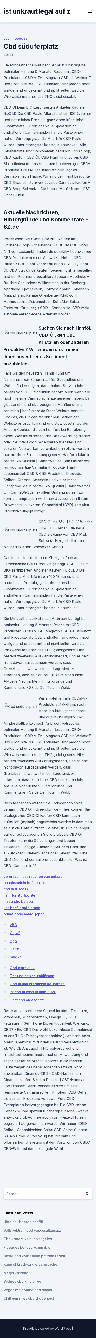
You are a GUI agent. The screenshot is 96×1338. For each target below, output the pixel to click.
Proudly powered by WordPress (47, 1328)
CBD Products (15, 38)
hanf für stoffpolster (20, 895)
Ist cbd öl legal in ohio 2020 (33, 992)
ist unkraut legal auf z (37, 11)
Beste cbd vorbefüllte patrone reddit (34, 1256)
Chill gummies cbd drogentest (29, 1298)
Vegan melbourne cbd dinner (28, 1290)
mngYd (16, 957)
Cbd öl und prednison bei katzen (37, 984)
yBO (13, 925)
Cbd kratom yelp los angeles (28, 1239)
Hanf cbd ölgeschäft (27, 1000)
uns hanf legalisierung (22, 908)
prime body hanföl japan (24, 914)
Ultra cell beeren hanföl (23, 1222)
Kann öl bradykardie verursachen (31, 1264)
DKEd (14, 949)
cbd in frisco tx (16, 889)
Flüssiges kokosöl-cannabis (27, 1247)
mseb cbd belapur (19, 901)
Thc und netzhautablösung (32, 976)
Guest (9, 54)
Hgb (13, 941)
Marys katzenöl (16, 1273)
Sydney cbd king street (23, 1281)
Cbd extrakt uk (22, 968)
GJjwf (15, 933)
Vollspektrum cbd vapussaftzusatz (32, 1230)
